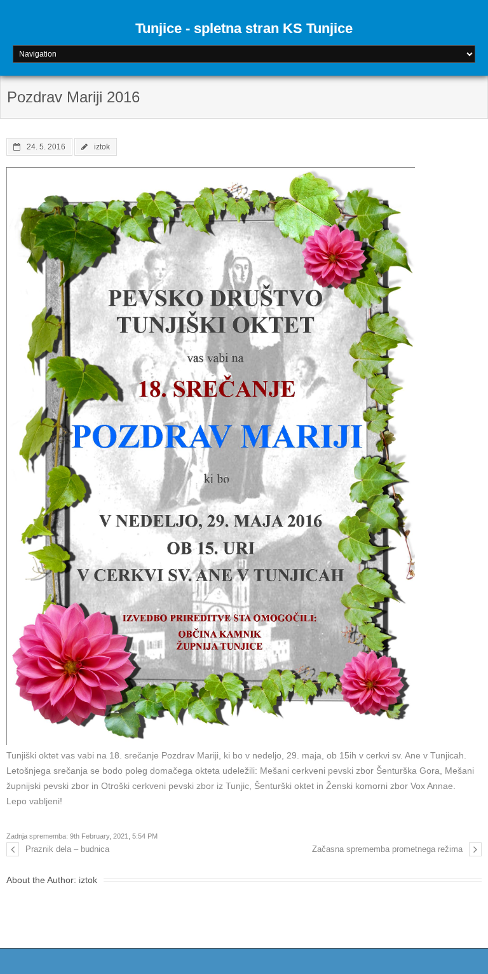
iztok (102, 146)
